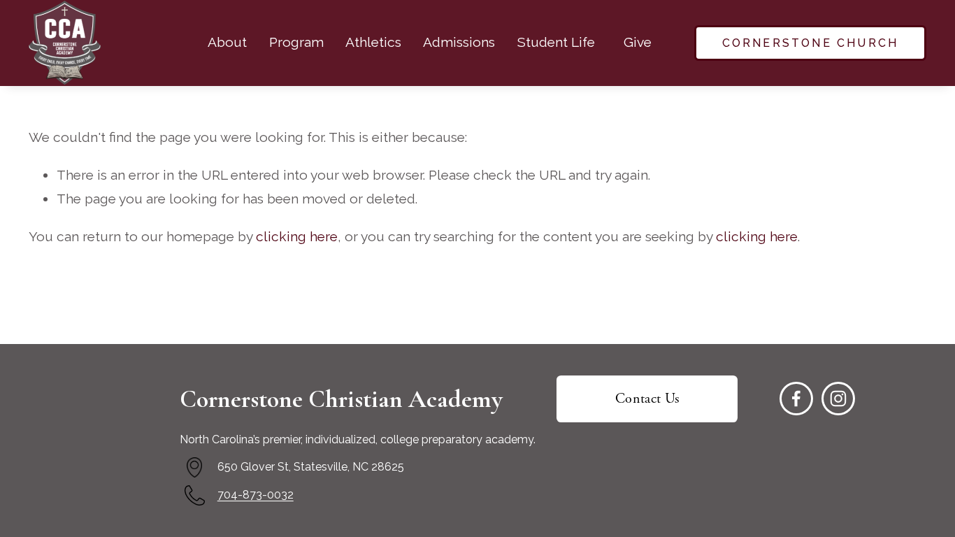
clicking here (297, 237)
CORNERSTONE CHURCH (810, 43)
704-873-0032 (255, 494)
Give (638, 42)
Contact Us (647, 399)
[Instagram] (838, 398)
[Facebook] (796, 398)
